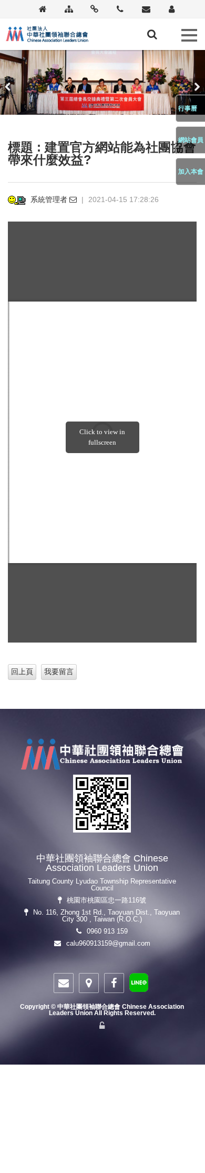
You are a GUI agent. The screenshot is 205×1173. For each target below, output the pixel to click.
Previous (8, 86)
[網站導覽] (68, 9)
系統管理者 (49, 199)
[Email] (146, 9)
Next (197, 86)
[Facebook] (114, 983)
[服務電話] (120, 9)
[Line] (138, 984)
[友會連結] (94, 9)
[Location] (89, 983)
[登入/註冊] (171, 9)
